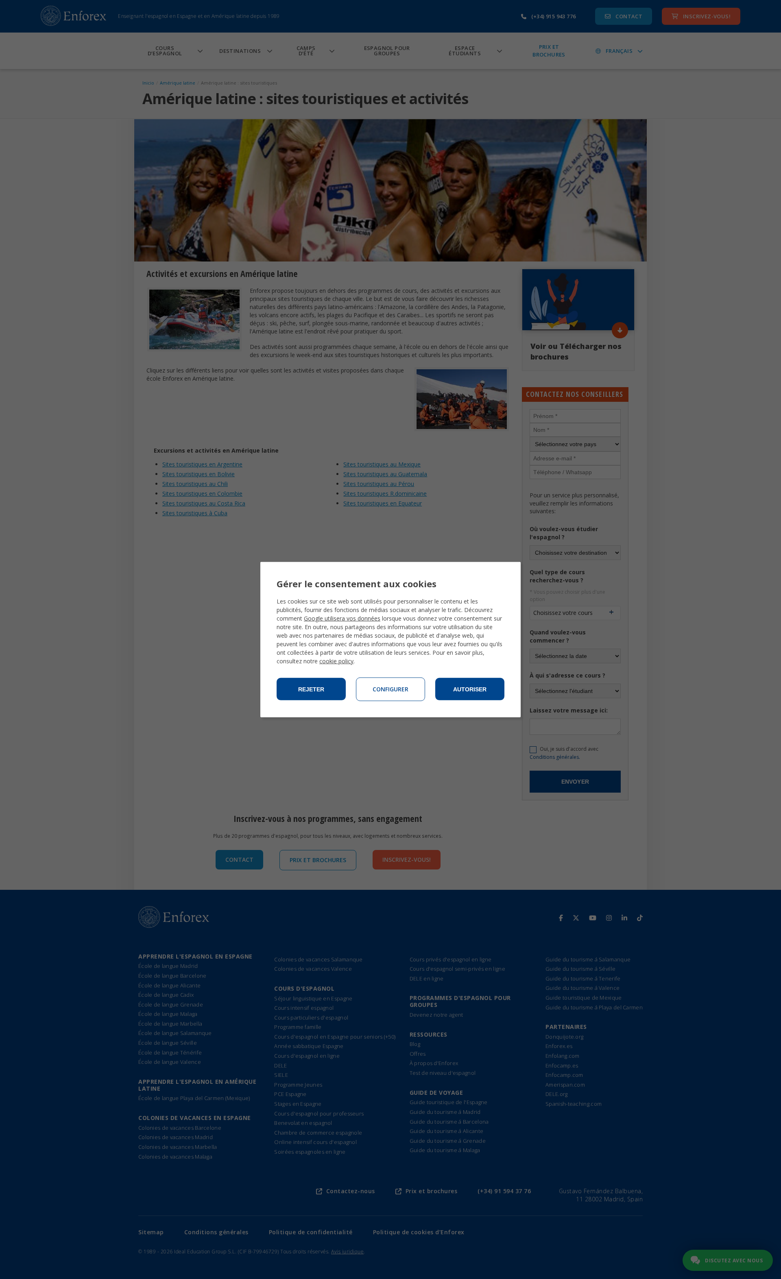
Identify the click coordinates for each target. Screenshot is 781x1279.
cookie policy (336, 661)
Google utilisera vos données (342, 618)
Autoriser (469, 689)
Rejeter (311, 689)
